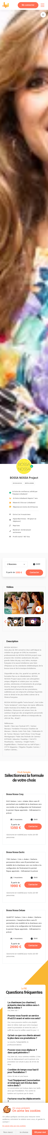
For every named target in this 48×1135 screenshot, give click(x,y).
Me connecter (28, 5)
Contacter (34, 573)
